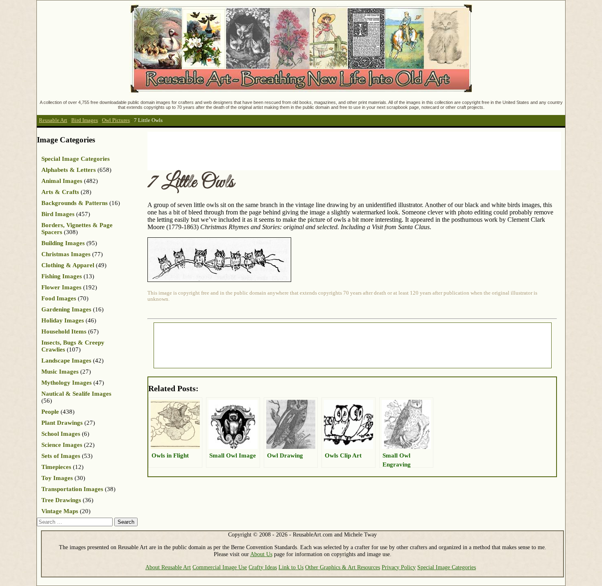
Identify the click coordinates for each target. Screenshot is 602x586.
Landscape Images (66, 360)
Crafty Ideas (263, 567)
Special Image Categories (75, 159)
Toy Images (57, 478)
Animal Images (61, 181)
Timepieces (56, 467)
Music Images (60, 371)
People (50, 411)
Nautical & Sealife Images (76, 393)
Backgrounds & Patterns (74, 203)
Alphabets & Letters (68, 170)
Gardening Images (66, 309)
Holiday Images (62, 320)
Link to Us (290, 567)
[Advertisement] (296, 150)
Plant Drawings (62, 422)
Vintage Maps (59, 511)
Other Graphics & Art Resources (342, 567)
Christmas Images (66, 254)
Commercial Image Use (219, 567)
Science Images (61, 445)
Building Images (63, 243)
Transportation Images (72, 489)
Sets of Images (60, 456)
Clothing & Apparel (67, 265)
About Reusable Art (168, 567)
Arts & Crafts (60, 192)
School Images (60, 433)
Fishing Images (61, 276)
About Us (261, 554)
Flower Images (61, 287)
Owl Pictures (116, 120)
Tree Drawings (61, 500)
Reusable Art (53, 120)
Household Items (63, 331)
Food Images (58, 298)
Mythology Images (66, 382)
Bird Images (84, 120)
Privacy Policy (399, 567)
